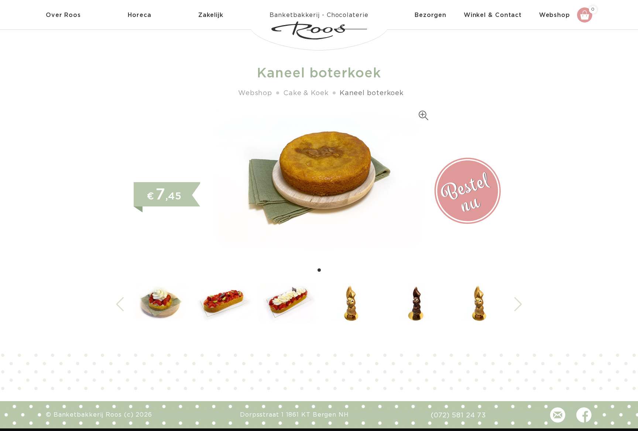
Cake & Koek (306, 93)
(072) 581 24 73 (459, 415)
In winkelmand (467, 190)
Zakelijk (210, 15)
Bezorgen (430, 15)
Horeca (139, 15)
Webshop (554, 15)
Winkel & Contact (493, 15)
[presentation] (120, 304)
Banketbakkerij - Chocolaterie (319, 15)
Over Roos (63, 15)
